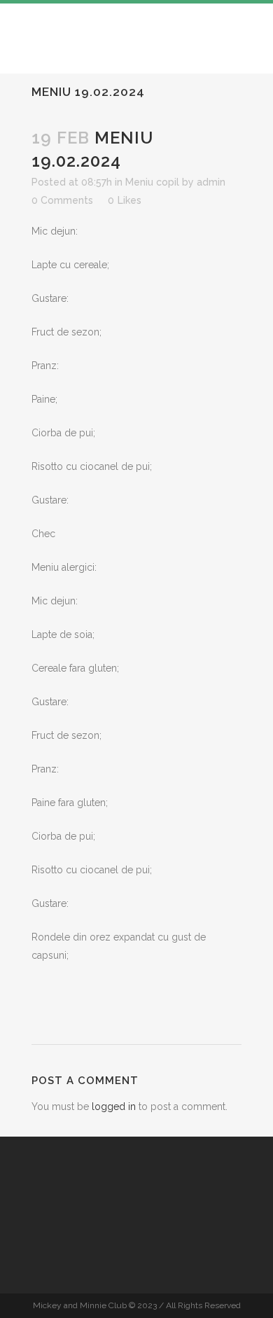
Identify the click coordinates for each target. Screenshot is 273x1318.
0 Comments (62, 200)
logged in (114, 1106)
